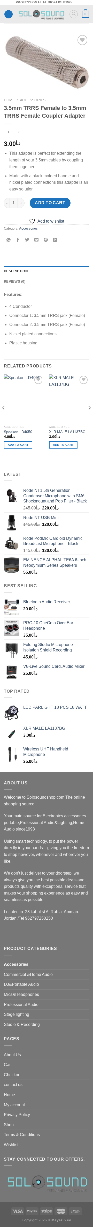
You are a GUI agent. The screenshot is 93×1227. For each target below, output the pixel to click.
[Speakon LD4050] (24, 398)
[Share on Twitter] (27, 240)
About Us (12, 1055)
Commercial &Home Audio (28, 974)
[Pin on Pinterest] (46, 240)
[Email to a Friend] (36, 240)
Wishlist (11, 1145)
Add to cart (50, 203)
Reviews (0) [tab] (14, 281)
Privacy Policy (17, 1114)
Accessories (32, 100)
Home (9, 100)
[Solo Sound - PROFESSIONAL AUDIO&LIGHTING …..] (41, 14)
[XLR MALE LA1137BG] (69, 398)
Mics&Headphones (21, 994)
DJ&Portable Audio (21, 984)
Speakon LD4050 (18, 432)
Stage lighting (16, 1014)
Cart (8, 1064)
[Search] (73, 14)
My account (14, 1105)
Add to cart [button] (18, 444)
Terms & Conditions (22, 1134)
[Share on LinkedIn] (55, 240)
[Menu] (8, 14)
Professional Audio (21, 1004)
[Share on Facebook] (18, 240)
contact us (13, 1084)
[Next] (89, 418)
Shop (9, 1125)
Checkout (12, 1075)
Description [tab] (16, 271)
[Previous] (3, 418)
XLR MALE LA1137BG (67, 432)
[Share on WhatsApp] (8, 240)
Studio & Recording (22, 1024)
